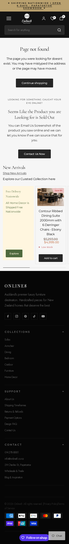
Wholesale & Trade (14, 471)
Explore (14, 253)
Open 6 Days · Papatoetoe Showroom (39, 5)
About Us (9, 399)
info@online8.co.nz (14, 459)
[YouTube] (43, 316)
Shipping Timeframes (15, 405)
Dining (8, 352)
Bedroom (9, 358)
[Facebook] (8, 316)
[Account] (44, 18)
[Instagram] (16, 316)
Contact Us (10, 430)
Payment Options (13, 418)
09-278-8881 (12, 452)
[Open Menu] (9, 18)
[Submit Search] (59, 30)
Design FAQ (11, 424)
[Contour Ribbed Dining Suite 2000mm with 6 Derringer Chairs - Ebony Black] (50, 197)
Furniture (9, 371)
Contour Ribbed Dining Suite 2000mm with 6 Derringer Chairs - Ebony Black (51, 222)
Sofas (7, 339)
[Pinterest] (25, 316)
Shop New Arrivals (14, 173)
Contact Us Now (34, 154)
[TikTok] (34, 316)
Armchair (9, 346)
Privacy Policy (51, 504)
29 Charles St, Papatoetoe (18, 465)
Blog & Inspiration (13, 477)
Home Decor (11, 377)
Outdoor (9, 364)
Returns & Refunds (14, 412)
